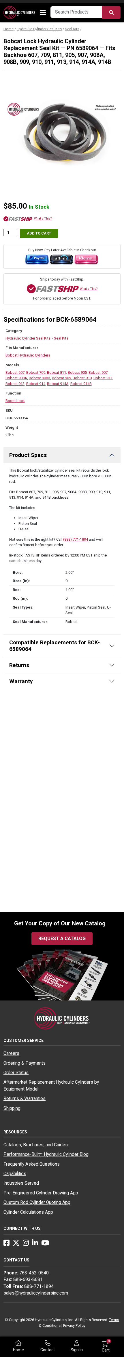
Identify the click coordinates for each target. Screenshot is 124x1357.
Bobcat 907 (98, 372)
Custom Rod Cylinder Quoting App (36, 1202)
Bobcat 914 (35, 384)
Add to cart (39, 233)
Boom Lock (15, 401)
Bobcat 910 (82, 378)
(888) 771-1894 (75, 539)
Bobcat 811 (56, 372)
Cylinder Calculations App (28, 1212)
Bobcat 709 (35, 372)
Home (8, 29)
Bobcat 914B (81, 384)
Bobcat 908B (39, 378)
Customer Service (23, 1040)
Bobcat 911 (102, 378)
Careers (11, 1053)
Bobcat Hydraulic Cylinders (27, 355)
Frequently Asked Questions (31, 1164)
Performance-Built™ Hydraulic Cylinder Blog (46, 1154)
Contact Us (16, 1260)
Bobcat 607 (15, 372)
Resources (15, 1132)
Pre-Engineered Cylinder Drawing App (40, 1193)
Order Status (16, 1072)
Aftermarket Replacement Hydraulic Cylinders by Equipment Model (51, 1085)
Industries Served (21, 1183)
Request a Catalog (62, 938)
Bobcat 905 (77, 372)
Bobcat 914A (58, 384)
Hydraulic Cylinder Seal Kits (39, 29)
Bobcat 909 (61, 378)
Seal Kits (72, 29)
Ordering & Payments (24, 1063)
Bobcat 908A (16, 378)
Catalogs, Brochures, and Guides (35, 1145)
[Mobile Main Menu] (43, 12)
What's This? (43, 218)
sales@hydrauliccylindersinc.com (35, 1293)
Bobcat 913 (15, 384)
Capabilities (14, 1173)
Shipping (11, 1108)
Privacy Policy (74, 1325)
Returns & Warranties (24, 1098)
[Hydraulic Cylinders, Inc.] (19, 12)
